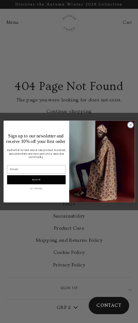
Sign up (36, 179)
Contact (108, 305)
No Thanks (36, 188)
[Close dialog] (130, 125)
